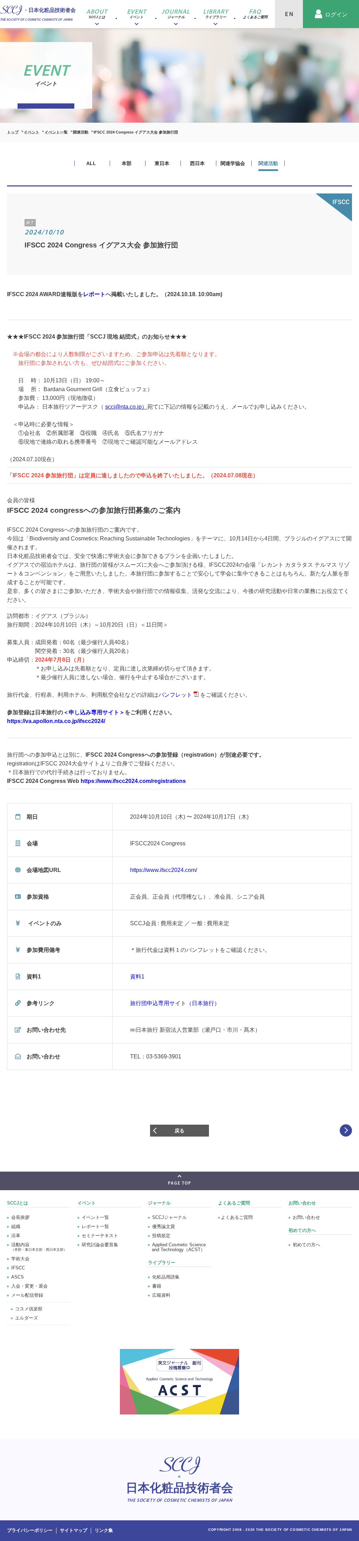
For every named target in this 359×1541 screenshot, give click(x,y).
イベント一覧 (56, 132)
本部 (126, 163)
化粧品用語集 (166, 1277)
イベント (31, 132)
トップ (13, 132)
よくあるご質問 (234, 1203)
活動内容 (39, 1247)
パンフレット (175, 695)
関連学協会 (233, 163)
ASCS (17, 1277)
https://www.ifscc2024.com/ (163, 870)
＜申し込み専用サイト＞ (94, 712)
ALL (91, 163)
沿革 (15, 1235)
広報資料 (161, 1295)
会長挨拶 (20, 1217)
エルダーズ (26, 1318)
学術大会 (20, 1258)
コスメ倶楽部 (28, 1308)
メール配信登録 (27, 1295)
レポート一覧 (95, 1226)
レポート (94, 294)
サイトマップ (73, 1530)
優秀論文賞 (163, 1226)
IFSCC (18, 1267)
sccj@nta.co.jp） (126, 407)
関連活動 (80, 132)
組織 (15, 1226)
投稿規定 (161, 1235)
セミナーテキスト (100, 1235)
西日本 (197, 163)
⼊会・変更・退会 (29, 1286)
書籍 (156, 1286)
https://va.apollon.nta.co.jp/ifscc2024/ (56, 721)
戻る (179, 1130)
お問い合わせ (306, 1217)
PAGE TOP (179, 1183)
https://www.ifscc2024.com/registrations (133, 781)
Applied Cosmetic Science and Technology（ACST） (179, 1247)
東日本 (162, 163)
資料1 (137, 977)
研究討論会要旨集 (100, 1244)
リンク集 (104, 1530)
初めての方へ (306, 1244)
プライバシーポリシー (30, 1530)
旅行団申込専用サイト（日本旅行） (175, 1003)
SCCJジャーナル (169, 1217)
